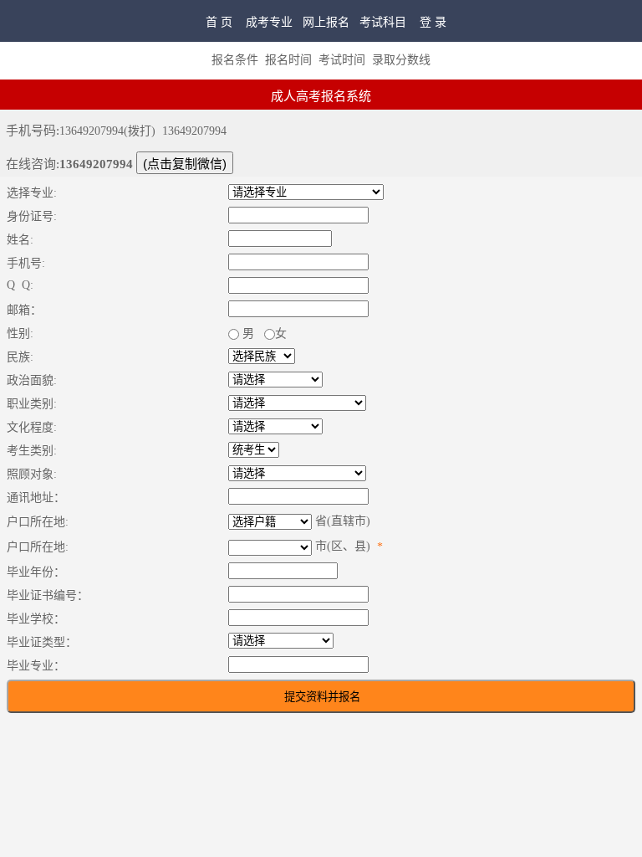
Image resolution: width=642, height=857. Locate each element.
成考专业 (269, 22)
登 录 (433, 22)
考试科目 (382, 22)
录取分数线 (401, 60)
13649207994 (194, 131)
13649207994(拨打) (107, 131)
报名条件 (234, 60)
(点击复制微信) (185, 164)
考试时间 (341, 60)
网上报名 (326, 22)
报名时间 (288, 60)
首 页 (219, 22)
